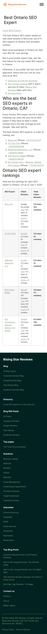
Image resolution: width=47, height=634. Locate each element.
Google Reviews (10, 425)
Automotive (8, 531)
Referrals (7, 463)
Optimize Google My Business (22, 80)
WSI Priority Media (17, 156)
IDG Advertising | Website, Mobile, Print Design (10, 325)
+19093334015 (15, 159)
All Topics (7, 416)
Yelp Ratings (8, 430)
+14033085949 (15, 146)
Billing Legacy (9, 605)
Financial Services (11, 512)
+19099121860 (15, 152)
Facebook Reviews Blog (13, 390)
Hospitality (7, 517)
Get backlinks (14, 93)
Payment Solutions (11, 491)
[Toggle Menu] (42, 4)
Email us (6, 596)
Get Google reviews (17, 84)
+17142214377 (36, 165)
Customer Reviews (11, 421)
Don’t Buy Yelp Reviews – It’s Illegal (18, 584)
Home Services (9, 526)
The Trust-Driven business (14, 447)
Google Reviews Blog (12, 380)
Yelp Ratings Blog (10, 385)
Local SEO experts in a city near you (18, 404)
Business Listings (10, 459)
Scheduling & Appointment (14, 486)
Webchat (7, 477)
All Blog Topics (9, 371)
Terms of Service (23, 629)
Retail (5, 521)
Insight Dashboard (11, 496)
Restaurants (8, 540)
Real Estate (8, 535)
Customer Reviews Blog (13, 376)
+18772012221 (33, 140)
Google (24, 233)
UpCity (24, 218)
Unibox (6, 473)
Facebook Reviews (11, 435)
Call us (6, 601)
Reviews (6, 468)
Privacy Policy (8, 629)
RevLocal (12, 140)
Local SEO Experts (12, 30)
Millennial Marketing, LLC (20, 149)
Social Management (11, 482)
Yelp (22, 210)
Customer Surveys (11, 500)
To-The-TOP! (14, 143)
